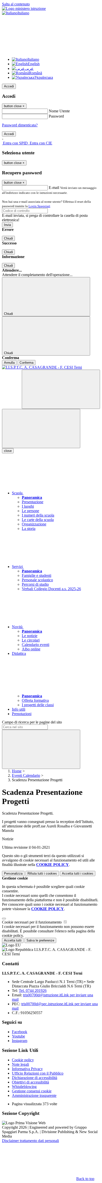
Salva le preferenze (40, 940)
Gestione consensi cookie (31, 1091)
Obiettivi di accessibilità (30, 1082)
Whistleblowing (24, 1086)
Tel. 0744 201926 (33, 990)
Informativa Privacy (27, 1069)
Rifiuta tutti (42, 873)
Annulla (9, 362)
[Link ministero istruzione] (24, 8)
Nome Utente (59, 111)
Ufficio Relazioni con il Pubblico (37, 1073)
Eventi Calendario (26, 775)
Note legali (20, 1064)
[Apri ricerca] (61, 389)
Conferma (26, 362)
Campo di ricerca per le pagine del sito (32, 722)
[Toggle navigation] (41, 428)
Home (17, 771)
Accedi (9, 86)
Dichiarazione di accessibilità (34, 1078)
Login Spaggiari (39, 206)
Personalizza (13, 873)
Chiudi (8, 238)
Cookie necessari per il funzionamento (32, 922)
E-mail (54, 187)
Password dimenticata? (20, 125)
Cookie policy (23, 1060)
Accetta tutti (77, 873)
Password (56, 116)
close (8, 451)
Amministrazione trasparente (34, 1095)
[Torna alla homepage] (51, 367)
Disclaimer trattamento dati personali (30, 1141)
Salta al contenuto (16, 4)
